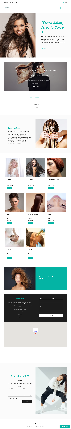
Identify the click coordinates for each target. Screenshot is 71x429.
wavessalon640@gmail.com (8, 2)
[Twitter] (20, 317)
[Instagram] (18, 317)
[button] (9, 188)
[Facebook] (21, 317)
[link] (15, 179)
